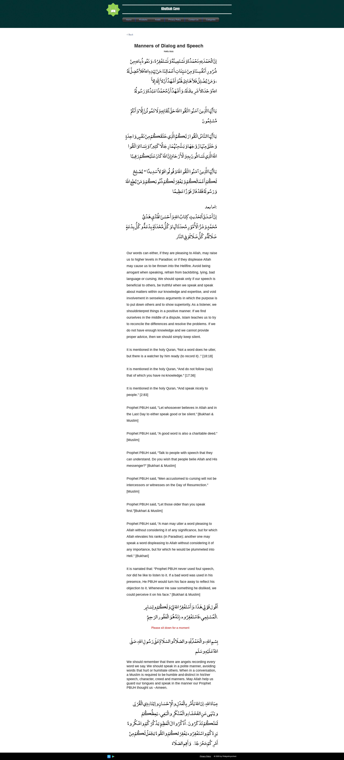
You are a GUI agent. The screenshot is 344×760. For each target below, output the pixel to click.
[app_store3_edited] (109, 756)
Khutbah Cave (170, 8)
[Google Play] (113, 756)
